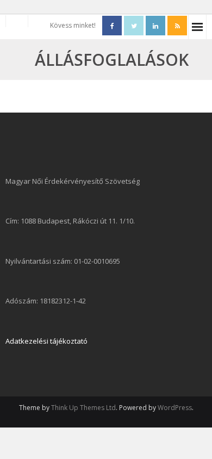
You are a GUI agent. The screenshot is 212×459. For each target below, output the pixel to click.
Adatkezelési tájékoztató (46, 341)
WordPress (175, 407)
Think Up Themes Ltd (83, 407)
